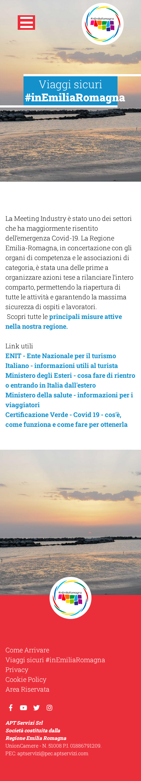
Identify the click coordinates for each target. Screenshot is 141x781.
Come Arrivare (27, 650)
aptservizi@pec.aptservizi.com (53, 753)
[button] (26, 24)
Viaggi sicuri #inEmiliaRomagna (55, 659)
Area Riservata (27, 689)
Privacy (16, 669)
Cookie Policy (25, 679)
